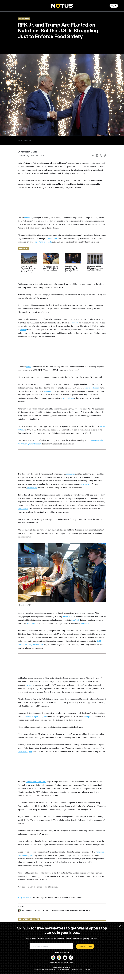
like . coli (75, 620)
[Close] (119, 926)
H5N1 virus (31, 623)
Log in (71, 962)
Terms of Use (52, 969)
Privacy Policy (61, 969)
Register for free (85, 946)
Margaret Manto (29, 152)
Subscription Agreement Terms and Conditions (78, 969)
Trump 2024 (24, 19)
